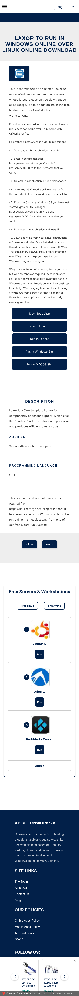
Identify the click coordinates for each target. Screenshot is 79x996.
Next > (50, 544)
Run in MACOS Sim (39, 364)
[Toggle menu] (4, 6)
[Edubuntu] (41, 629)
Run (39, 654)
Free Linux (27, 605)
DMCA (19, 939)
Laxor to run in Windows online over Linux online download (39, 44)
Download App (39, 313)
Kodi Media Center (39, 739)
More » (39, 765)
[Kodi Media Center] (41, 725)
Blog (18, 900)
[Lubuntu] (41, 677)
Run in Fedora (39, 339)
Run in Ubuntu (39, 326)
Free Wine (54, 605)
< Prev (30, 544)
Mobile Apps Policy (27, 926)
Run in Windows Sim (40, 351)
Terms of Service (25, 933)
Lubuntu (40, 691)
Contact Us (22, 894)
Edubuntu (39, 644)
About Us (21, 887)
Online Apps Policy (27, 920)
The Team (21, 881)
